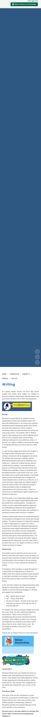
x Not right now (32, 1)
